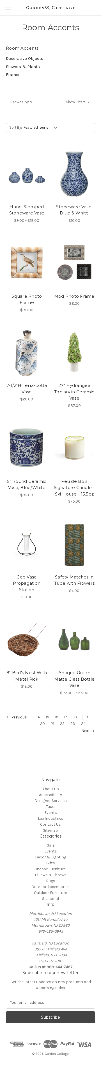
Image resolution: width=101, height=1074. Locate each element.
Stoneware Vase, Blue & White (74, 210)
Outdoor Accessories (50, 886)
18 (75, 716)
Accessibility (50, 794)
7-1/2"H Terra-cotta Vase (26, 388)
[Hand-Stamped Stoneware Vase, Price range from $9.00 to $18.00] (27, 173)
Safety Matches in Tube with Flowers (74, 580)
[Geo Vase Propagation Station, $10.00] (27, 543)
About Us (50, 788)
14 (38, 716)
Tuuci (50, 806)
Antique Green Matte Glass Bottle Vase (74, 679)
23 (72, 723)
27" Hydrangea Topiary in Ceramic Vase (74, 392)
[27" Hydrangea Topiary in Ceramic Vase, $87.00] (74, 352)
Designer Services (51, 800)
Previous (18, 717)
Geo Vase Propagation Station (26, 583)
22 (62, 723)
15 (47, 716)
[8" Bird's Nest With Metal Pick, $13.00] (27, 639)
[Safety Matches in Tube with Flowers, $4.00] (74, 543)
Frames (13, 74)
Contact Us (50, 824)
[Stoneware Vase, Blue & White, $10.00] (74, 173)
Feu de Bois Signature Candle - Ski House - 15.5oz (74, 488)
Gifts (50, 863)
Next (86, 730)
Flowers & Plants (23, 66)
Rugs (50, 880)
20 (42, 723)
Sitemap (50, 830)
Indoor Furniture (51, 869)
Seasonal (50, 898)
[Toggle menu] (7, 8)
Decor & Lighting (50, 857)
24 (83, 723)
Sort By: (15, 127)
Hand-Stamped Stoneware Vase (27, 210)
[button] (50, 102)
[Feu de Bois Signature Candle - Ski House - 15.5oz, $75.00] (74, 447)
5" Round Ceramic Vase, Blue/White (26, 484)
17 (65, 716)
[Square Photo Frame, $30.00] (27, 262)
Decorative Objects (24, 58)
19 (86, 716)
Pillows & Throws (50, 875)
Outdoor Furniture (50, 892)
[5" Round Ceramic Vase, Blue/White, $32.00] (27, 447)
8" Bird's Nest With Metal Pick (26, 676)
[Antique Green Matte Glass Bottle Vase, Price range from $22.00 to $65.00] (74, 639)
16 (56, 716)
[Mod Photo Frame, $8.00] (74, 262)
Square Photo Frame (27, 299)
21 (52, 723)
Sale (50, 845)
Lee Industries (50, 818)
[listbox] (41, 127)
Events (50, 812)
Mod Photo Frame (74, 296)
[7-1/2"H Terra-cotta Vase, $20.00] (27, 352)
